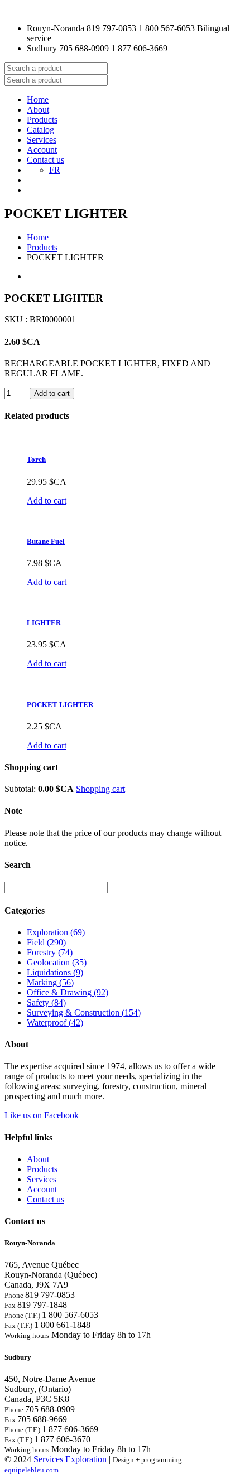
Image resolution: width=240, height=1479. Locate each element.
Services (41, 139)
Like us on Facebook (41, 1115)
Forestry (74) (50, 952)
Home (38, 99)
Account (42, 149)
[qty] (15, 393)
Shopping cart (100, 789)
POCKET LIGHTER (60, 704)
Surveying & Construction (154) (84, 1012)
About (38, 109)
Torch (36, 459)
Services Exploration (70, 1459)
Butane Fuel (46, 541)
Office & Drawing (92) (67, 992)
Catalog (40, 129)
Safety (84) (46, 1002)
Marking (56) (50, 982)
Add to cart (46, 500)
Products (42, 119)
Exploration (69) (56, 932)
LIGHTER (44, 622)
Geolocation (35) (57, 962)
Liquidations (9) (55, 972)
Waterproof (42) (55, 1022)
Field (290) (46, 942)
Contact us (45, 160)
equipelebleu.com (31, 1470)
